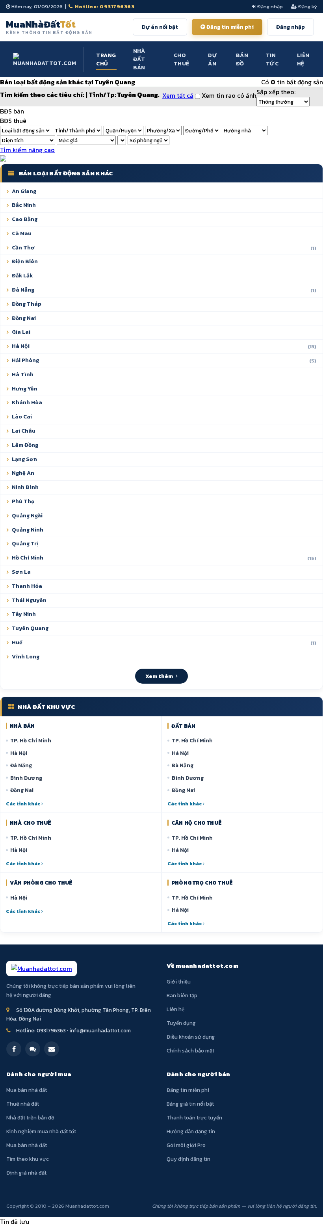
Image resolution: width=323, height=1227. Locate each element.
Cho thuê (181, 59)
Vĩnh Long (25, 657)
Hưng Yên (24, 389)
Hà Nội (18, 753)
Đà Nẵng (164, 290)
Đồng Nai (24, 318)
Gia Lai (21, 332)
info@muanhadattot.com (100, 1030)
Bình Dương (26, 778)
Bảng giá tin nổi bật (190, 1104)
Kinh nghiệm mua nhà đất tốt (41, 1131)
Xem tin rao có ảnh (228, 95)
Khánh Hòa (27, 402)
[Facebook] (13, 1048)
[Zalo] (32, 1048)
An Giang (24, 191)
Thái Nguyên (29, 600)
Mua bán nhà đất (26, 1090)
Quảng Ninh (27, 530)
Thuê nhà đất (22, 1104)
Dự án (212, 59)
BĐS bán (12, 111)
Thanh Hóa (27, 586)
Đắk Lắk (22, 275)
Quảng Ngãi (27, 515)
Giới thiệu (179, 981)
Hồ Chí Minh (164, 558)
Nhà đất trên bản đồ (30, 1117)
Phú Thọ (23, 501)
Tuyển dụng (181, 1023)
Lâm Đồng (25, 445)
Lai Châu (23, 431)
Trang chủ (106, 59)
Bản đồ (242, 59)
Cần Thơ (164, 248)
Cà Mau (22, 233)
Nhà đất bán (139, 59)
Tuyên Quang (30, 628)
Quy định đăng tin (188, 1159)
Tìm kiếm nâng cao (27, 149)
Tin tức (272, 59)
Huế (164, 642)
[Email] (51, 1048)
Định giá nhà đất (26, 1173)
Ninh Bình (25, 487)
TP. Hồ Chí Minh (30, 740)
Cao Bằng (24, 219)
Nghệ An (23, 473)
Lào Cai (22, 417)
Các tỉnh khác (23, 803)
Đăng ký (307, 6)
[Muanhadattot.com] (45, 59)
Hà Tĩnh (22, 374)
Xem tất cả (177, 95)
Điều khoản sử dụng (191, 1037)
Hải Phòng (164, 360)
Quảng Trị (25, 543)
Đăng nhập (269, 6)
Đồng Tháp (26, 304)
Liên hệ (303, 59)
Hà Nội (164, 346)
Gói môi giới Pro (186, 1145)
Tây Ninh (24, 614)
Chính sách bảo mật (190, 1050)
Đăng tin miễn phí (229, 27)
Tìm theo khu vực (27, 1159)
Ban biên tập (182, 995)
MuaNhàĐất (49, 26)
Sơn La (21, 572)
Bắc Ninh (24, 205)
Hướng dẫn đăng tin (191, 1131)
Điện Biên (25, 261)
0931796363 (51, 1030)
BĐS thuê (13, 120)
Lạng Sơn (24, 459)
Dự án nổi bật (160, 27)
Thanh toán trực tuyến (194, 1117)
